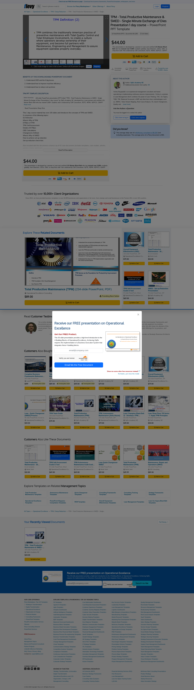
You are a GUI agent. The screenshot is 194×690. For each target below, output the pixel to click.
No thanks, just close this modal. (129, 374)
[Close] (138, 314)
